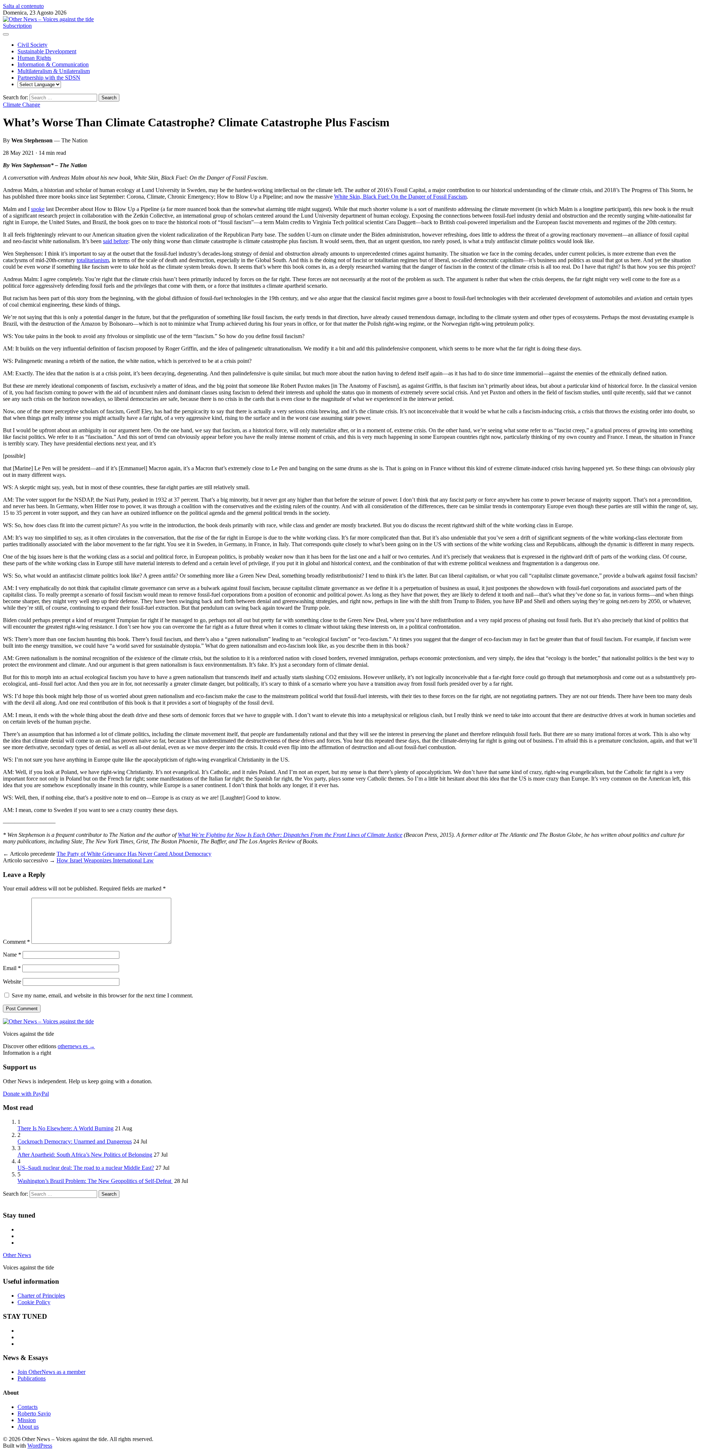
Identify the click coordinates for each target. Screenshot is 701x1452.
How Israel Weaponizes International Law (105, 860)
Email (12, 968)
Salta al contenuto (23, 6)
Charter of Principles (41, 1295)
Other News (17, 1255)
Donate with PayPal (26, 1094)
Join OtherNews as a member (51, 1372)
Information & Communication (53, 64)
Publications (32, 1378)
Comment (16, 942)
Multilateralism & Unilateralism (54, 71)
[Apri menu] (6, 34)
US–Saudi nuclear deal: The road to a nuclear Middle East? (86, 1168)
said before (115, 241)
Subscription (17, 26)
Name (12, 954)
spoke (38, 209)
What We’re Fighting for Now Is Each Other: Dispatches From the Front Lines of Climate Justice (290, 835)
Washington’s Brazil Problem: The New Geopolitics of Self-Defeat (95, 1181)
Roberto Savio (34, 1413)
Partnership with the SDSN (49, 77)
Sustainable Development (47, 51)
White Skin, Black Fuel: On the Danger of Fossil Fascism (400, 197)
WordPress (39, 1446)
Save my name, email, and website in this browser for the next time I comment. (102, 995)
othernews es (76, 1046)
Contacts (28, 1407)
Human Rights (34, 58)
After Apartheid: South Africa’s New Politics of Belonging (85, 1155)
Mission (27, 1420)
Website (12, 981)
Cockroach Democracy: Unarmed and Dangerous (75, 1141)
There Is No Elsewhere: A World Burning (66, 1128)
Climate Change (21, 104)
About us (28, 1427)
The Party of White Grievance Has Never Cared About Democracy (134, 854)
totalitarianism (93, 260)
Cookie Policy (34, 1302)
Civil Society (32, 45)
